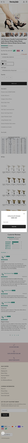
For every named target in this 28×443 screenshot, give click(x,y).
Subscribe (14, 226)
